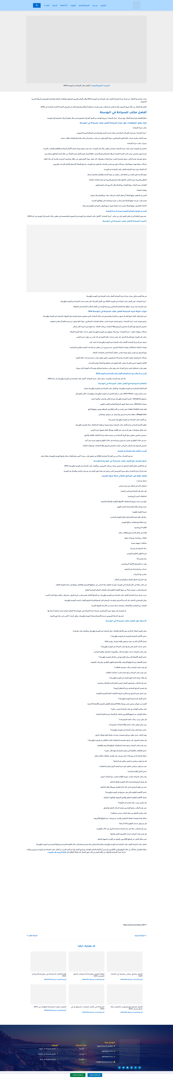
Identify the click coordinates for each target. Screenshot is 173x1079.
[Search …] (37, 5)
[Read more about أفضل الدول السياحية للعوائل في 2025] (48, 994)
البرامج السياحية (138, 979)
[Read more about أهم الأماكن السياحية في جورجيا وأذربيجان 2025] (48, 961)
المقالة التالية (32, 935)
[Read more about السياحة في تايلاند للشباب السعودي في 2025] (86, 994)
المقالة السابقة (140, 935)
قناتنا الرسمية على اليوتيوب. (56, 852)
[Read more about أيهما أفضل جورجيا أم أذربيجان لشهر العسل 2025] (86, 961)
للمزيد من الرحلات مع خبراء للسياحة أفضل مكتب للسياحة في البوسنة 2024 (121, 373)
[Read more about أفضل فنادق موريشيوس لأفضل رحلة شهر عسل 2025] (125, 994)
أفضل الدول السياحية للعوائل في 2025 (50, 1007)
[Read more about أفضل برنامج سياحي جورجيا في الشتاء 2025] (125, 961)
